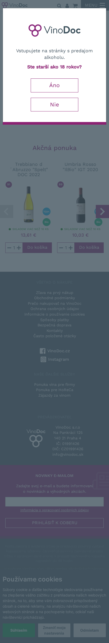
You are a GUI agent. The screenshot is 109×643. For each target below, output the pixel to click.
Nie (54, 104)
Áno (54, 85)
